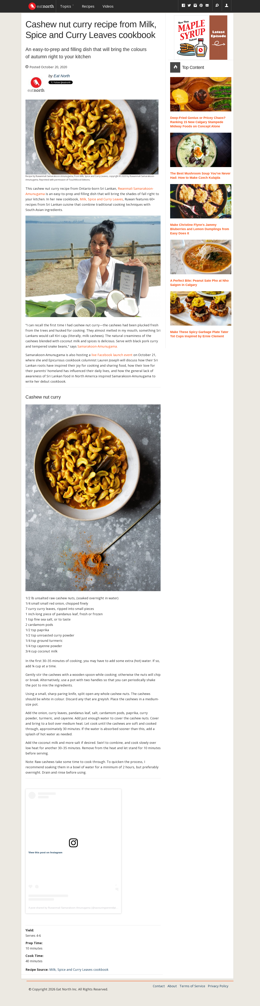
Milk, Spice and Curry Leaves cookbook (78, 969)
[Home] (41, 5)
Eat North (62, 76)
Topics (66, 6)
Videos (108, 6)
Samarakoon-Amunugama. (97, 346)
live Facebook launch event (111, 355)
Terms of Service (192, 986)
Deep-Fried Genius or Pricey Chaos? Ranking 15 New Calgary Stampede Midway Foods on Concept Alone (198, 122)
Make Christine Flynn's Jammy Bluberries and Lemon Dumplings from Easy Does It (199, 229)
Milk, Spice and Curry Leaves (101, 199)
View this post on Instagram (45, 852)
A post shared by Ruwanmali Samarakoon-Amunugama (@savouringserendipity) (73, 907)
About (172, 986)
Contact (159, 986)
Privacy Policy (218, 986)
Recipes (88, 6)
